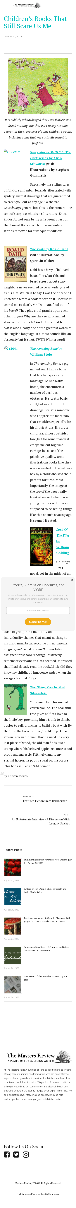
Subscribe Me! (38, 622)
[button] (38, 587)
